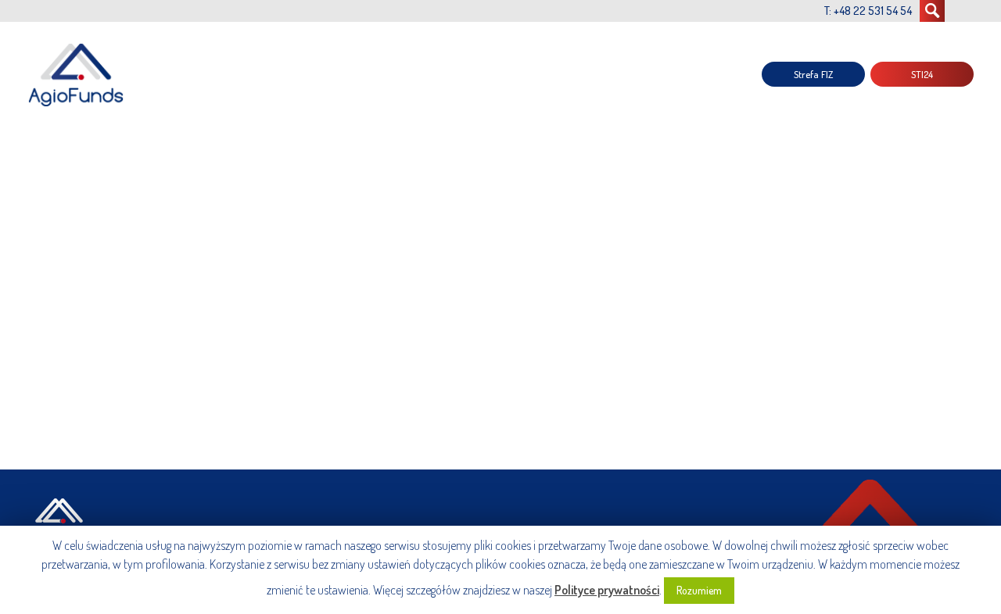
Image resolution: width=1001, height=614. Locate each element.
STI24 (922, 74)
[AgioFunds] (78, 74)
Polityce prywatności (606, 590)
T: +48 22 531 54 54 (868, 10)
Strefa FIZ (813, 74)
